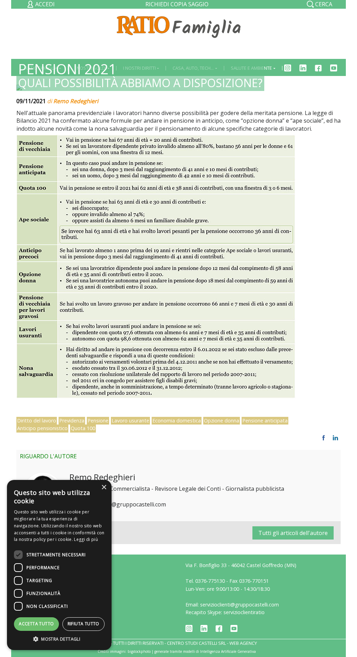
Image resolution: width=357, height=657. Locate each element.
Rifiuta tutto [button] (83, 624)
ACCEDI (44, 4)
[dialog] (59, 565)
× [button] (103, 487)
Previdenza (71, 420)
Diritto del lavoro (36, 420)
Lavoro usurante (130, 420)
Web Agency (243, 643)
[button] (59, 639)
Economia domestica (176, 420)
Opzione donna (221, 420)
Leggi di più (86, 539)
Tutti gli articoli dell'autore (293, 533)
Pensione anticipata (265, 420)
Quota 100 (83, 428)
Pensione (98, 420)
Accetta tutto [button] (36, 624)
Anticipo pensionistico (42, 428)
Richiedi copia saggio (176, 4)
